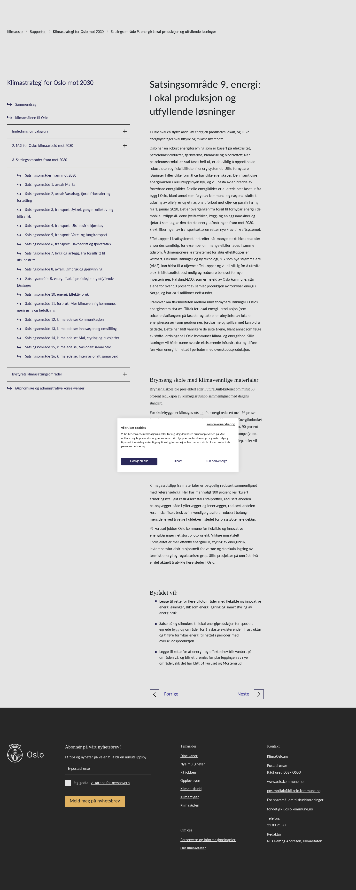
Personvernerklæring (221, 424)
